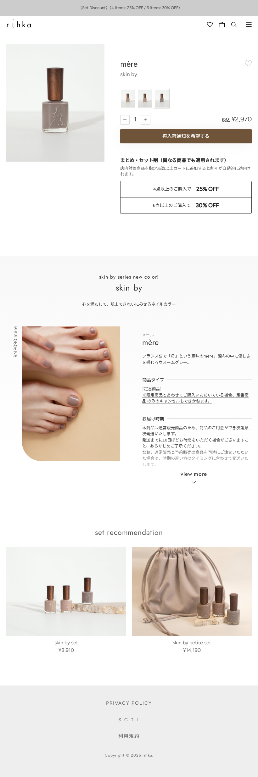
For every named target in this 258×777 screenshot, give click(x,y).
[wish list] (210, 24)
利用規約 (129, 736)
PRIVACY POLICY (129, 703)
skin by (128, 74)
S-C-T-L (129, 720)
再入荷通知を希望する (186, 136)
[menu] (249, 24)
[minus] (125, 120)
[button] (128, 99)
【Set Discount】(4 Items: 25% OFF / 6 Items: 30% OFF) (129, 7)
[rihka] (19, 23)
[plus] (145, 120)
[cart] (222, 24)
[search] (234, 24)
